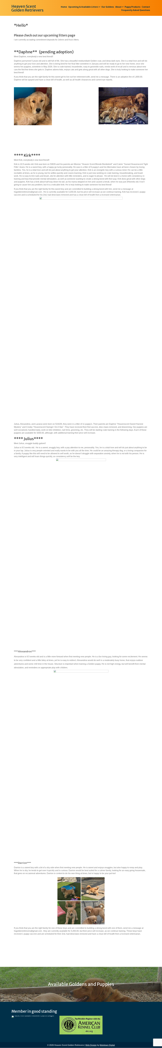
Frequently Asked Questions (135, 10)
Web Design (91, 1045)
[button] (99, 6)
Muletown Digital (107, 1045)
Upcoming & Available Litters (83, 6)
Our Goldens (107, 6)
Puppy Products (132, 6)
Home (64, 6)
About (118, 6)
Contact (146, 6)
